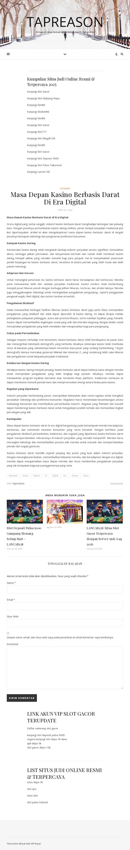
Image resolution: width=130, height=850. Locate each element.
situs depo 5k (35, 782)
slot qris (32, 789)
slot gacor (52, 728)
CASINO (65, 188)
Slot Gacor (44, 91)
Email (11, 599)
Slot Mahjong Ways (49, 98)
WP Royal (36, 843)
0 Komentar (116, 483)
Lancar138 (44, 171)
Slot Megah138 (46, 138)
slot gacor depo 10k (38, 747)
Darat (25, 475)
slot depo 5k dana (56, 739)
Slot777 (42, 131)
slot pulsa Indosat (37, 802)
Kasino (75, 475)
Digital (55, 475)
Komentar (12, 644)
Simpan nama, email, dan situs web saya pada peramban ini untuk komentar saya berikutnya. (60, 637)
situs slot (32, 795)
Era (65, 475)
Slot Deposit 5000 (48, 158)
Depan (36, 475)
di (46, 475)
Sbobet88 (43, 111)
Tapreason (65, 21)
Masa (86, 475)
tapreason (19, 483)
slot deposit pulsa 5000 (51, 735)
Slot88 (41, 105)
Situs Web (12, 616)
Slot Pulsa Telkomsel (50, 165)
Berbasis (13, 475)
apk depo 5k (34, 743)
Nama (11, 582)
